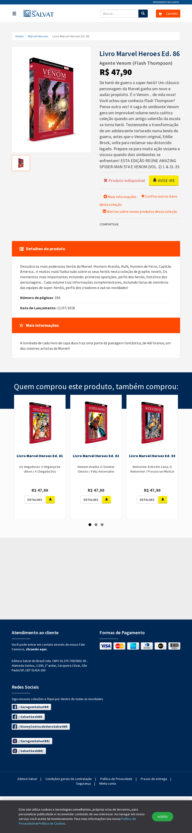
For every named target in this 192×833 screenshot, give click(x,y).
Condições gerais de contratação (68, 779)
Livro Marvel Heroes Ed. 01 (40, 455)
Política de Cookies (52, 823)
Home (19, 36)
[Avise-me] (50, 499)
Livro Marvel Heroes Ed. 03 (152, 455)
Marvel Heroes (38, 36)
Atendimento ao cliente (166, 2)
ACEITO (163, 817)
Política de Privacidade (116, 779)
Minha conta (107, 783)
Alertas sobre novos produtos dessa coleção (141, 211)
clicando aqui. (36, 649)
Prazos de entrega (154, 779)
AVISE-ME (166, 180)
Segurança (83, 783)
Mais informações (122, 196)
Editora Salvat (27, 779)
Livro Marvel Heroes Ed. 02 (96, 455)
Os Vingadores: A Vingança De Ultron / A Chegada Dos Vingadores (39, 471)
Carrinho (171, 13)
